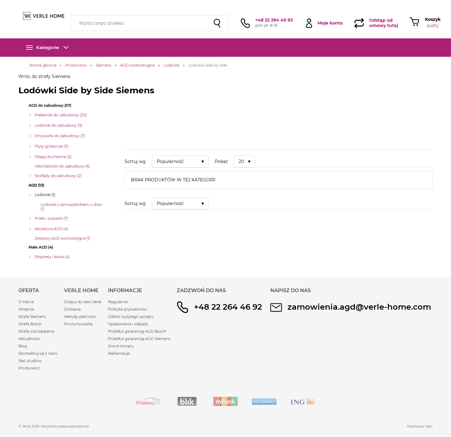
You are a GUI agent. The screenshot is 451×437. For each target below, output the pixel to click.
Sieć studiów (30, 360)
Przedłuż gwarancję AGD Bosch (137, 331)
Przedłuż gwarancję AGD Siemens (139, 338)
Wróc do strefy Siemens (44, 76)
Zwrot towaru (121, 346)
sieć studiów (274, 4)
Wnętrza (26, 309)
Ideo (429, 426)
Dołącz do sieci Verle (82, 302)
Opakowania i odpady (128, 324)
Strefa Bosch (30, 324)
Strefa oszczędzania (36, 331)
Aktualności (29, 338)
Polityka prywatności (127, 309)
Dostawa (72, 309)
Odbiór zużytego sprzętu (130, 316)
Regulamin (118, 302)
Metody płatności (80, 316)
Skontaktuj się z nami (37, 353)
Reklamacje (118, 353)
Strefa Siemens (32, 316)
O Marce (26, 302)
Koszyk (433, 19)
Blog (22, 346)
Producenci (29, 368)
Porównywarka (78, 324)
